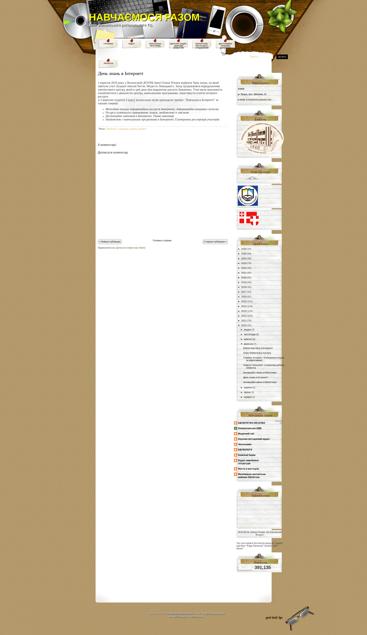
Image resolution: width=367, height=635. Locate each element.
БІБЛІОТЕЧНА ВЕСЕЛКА (251, 423)
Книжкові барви (246, 455)
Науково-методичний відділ (254, 439)
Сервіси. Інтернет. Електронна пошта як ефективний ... (263, 359)
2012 (244, 316)
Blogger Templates (178, 616)
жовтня (248, 339)
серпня (248, 387)
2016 (244, 296)
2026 (244, 249)
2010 (244, 325)
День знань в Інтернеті (120, 73)
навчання (123, 129)
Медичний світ (246, 433)
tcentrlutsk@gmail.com (258, 99)
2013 (244, 311)
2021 (244, 273)
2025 (244, 253)
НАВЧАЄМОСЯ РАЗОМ (144, 17)
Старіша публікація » (215, 241)
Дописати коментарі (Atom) (130, 247)
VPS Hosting (197, 616)
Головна (108, 44)
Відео (132, 44)
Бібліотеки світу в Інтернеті (258, 348)
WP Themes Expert (215, 613)
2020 (244, 277)
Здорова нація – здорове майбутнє (179, 46)
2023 (244, 263)
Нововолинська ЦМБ (250, 428)
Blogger (260, 534)
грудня (247, 329)
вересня (248, 344)
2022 (244, 268)
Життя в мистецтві (248, 469)
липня (247, 392)
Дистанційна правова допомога (225, 46)
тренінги (142, 129)
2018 (244, 287)
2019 (244, 282)
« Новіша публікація (110, 241)
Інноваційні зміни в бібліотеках (260, 372)
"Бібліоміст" (112, 129)
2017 (244, 292)
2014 (244, 306)
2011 (244, 320)
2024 (244, 258)
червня (248, 397)
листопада (250, 334)
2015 (244, 301)
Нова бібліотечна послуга (257, 353)
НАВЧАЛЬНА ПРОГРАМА (155, 45)
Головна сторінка (162, 240)
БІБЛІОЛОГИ (245, 449)
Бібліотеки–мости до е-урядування (202, 46)
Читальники (244, 444)
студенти (133, 129)
